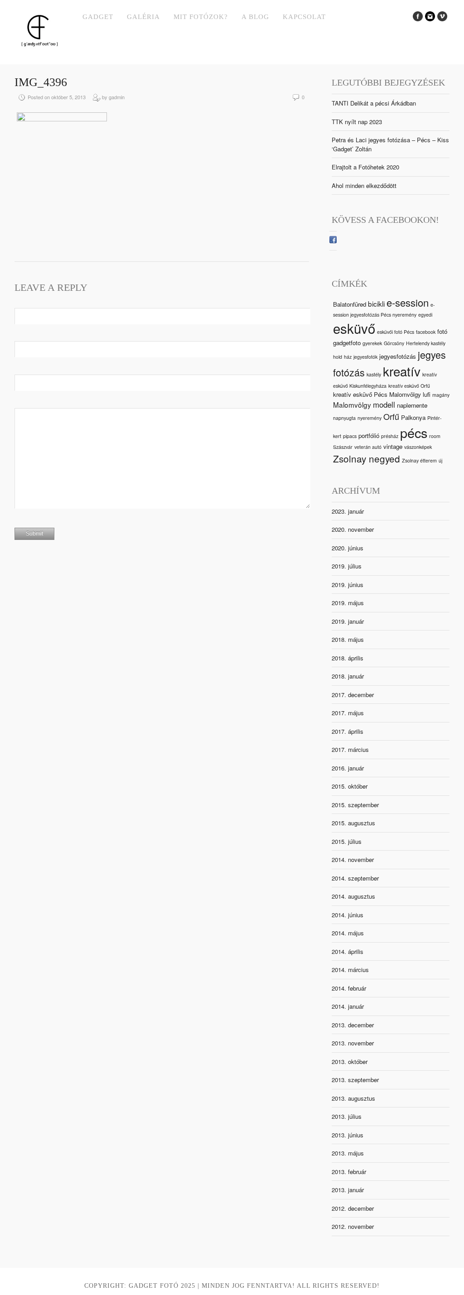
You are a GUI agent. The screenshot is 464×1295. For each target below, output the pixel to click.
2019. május (348, 602)
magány (441, 394)
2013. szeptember (355, 1079)
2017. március (350, 749)
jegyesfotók (365, 356)
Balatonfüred (349, 304)
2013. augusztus (353, 1098)
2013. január (348, 1189)
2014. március (350, 969)
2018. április (347, 658)
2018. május (348, 639)
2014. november (353, 859)
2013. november (353, 1043)
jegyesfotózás (397, 356)
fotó (442, 331)
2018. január (348, 676)
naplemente (412, 405)
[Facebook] (333, 240)
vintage (392, 446)
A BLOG (255, 16)
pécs (413, 432)
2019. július (347, 566)
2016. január (348, 768)
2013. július (347, 1116)
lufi (426, 394)
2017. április (347, 731)
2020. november (353, 529)
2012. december (353, 1208)
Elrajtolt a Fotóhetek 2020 (365, 167)
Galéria (143, 16)
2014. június (347, 914)
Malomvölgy (352, 404)
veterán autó (368, 446)
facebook (425, 331)
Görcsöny (394, 343)
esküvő (354, 327)
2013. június (347, 1135)
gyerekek (372, 343)
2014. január (348, 1006)
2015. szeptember (355, 804)
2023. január (348, 511)
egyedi (425, 314)
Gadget (97, 16)
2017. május (348, 712)
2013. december (353, 1025)
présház (389, 436)
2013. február (349, 1171)
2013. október (349, 1061)
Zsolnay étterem (419, 460)
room (434, 436)
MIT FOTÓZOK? (201, 16)
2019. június (347, 584)
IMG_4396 (40, 82)
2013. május (348, 1153)
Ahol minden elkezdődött (364, 185)
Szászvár (343, 446)
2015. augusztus (353, 822)
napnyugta (344, 417)
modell (384, 404)
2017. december (353, 694)
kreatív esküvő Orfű (409, 385)
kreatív (401, 371)
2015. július (347, 841)
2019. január (348, 621)
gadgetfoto (347, 342)
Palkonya (413, 417)
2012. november (353, 1226)
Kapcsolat (304, 16)
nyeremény (370, 417)
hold (337, 356)
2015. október (349, 786)
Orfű (391, 416)
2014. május (348, 933)
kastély (374, 374)
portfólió (368, 435)
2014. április (347, 951)
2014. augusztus (353, 896)
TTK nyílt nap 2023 (357, 121)
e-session (408, 302)
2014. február (349, 988)
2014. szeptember (355, 878)
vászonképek (418, 446)
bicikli (376, 303)
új (440, 460)
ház (348, 356)
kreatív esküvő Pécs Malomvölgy (377, 394)
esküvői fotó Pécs (395, 331)
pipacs (350, 436)
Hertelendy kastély (425, 343)
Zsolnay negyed (366, 458)
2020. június (347, 548)
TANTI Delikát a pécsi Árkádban (374, 103)
